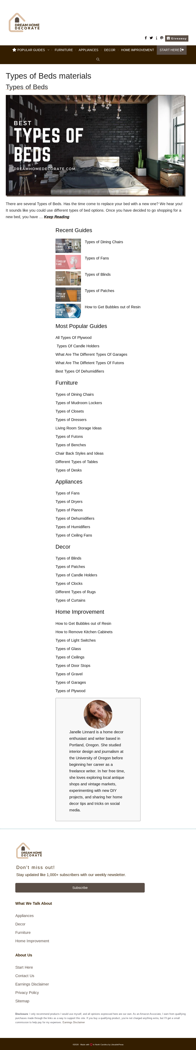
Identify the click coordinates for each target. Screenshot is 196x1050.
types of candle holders (77, 346)
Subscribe (80, 888)
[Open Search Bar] (98, 59)
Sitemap (22, 1001)
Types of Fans (97, 258)
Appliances (88, 50)
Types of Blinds (98, 274)
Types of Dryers (69, 501)
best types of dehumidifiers (80, 371)
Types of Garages (71, 682)
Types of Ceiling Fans (74, 535)
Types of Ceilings (70, 657)
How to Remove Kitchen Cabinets (84, 632)
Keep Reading (56, 217)
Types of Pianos (69, 510)
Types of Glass (68, 649)
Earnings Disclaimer (32, 984)
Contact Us (24, 976)
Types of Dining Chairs (104, 242)
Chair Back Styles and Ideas (80, 453)
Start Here (24, 967)
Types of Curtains (70, 600)
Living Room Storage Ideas (79, 428)
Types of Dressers (71, 420)
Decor (109, 50)
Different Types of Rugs (76, 592)
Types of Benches (71, 445)
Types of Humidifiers (73, 527)
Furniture (64, 50)
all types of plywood (73, 337)
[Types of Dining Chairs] (68, 247)
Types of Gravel (69, 674)
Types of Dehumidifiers (75, 518)
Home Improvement (137, 50)
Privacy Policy (27, 992)
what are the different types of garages (91, 354)
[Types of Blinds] (68, 279)
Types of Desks (69, 470)
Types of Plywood (70, 691)
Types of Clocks (69, 583)
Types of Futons (69, 436)
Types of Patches (99, 291)
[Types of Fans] (68, 263)
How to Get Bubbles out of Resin (112, 307)
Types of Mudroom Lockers (79, 403)
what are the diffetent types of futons (90, 363)
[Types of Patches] (68, 295)
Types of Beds (27, 87)
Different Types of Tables (77, 462)
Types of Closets (70, 411)
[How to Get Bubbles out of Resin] (68, 312)
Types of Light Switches (76, 640)
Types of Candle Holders (76, 575)
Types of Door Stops (73, 665)
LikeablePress (117, 1044)
